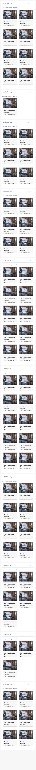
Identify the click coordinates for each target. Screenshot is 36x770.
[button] (30, 3)
